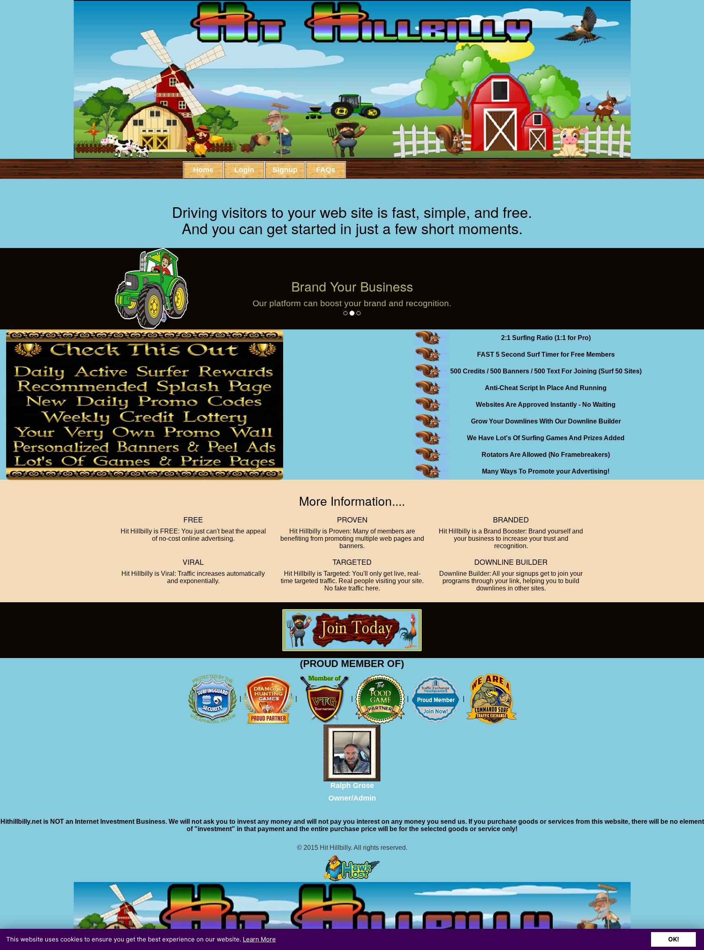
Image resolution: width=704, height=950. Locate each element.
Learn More (259, 939)
